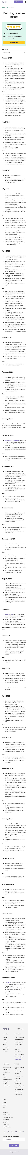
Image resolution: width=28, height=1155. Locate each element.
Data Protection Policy (8, 1117)
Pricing (4, 1044)
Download (5, 1052)
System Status (6, 1069)
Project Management (19, 1037)
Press (4, 1109)
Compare (5, 1077)
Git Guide (17, 1073)
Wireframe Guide (19, 1076)
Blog (4, 1107)
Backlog (5, 1037)
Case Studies (6, 1047)
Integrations (5, 1049)
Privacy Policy (6, 1122)
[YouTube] (23, 1131)
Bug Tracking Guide (19, 1071)
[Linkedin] (16, 1131)
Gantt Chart (17, 1049)
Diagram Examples (7, 1079)
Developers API (6, 1072)
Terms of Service (6, 1127)
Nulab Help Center (7, 1067)
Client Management (19, 1054)
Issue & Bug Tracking (19, 1042)
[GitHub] (19, 1131)
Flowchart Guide (18, 1094)
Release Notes (6, 1085)
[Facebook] (4, 1131)
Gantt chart (7, 982)
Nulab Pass (5, 1042)
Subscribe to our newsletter (11, 1136)
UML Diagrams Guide (19, 1089)
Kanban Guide (18, 1083)
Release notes (5, 7)
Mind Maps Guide (19, 1092)
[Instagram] (8, 1131)
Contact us (5, 1112)
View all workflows (19, 1056)
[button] (21, 1029)
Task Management (19, 1039)
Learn (4, 1074)
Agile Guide (17, 1078)
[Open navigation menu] (25, 2)
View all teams (18, 1059)
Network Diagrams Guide (19, 1086)
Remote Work (18, 1052)
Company (5, 1102)
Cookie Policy (6, 1124)
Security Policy (6, 1119)
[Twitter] (12, 1131)
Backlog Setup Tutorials (6, 1082)
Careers (4, 1105)
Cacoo (4, 1039)
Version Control (18, 1044)
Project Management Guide (19, 1068)
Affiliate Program (7, 1114)
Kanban (16, 1047)
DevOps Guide (18, 1081)
